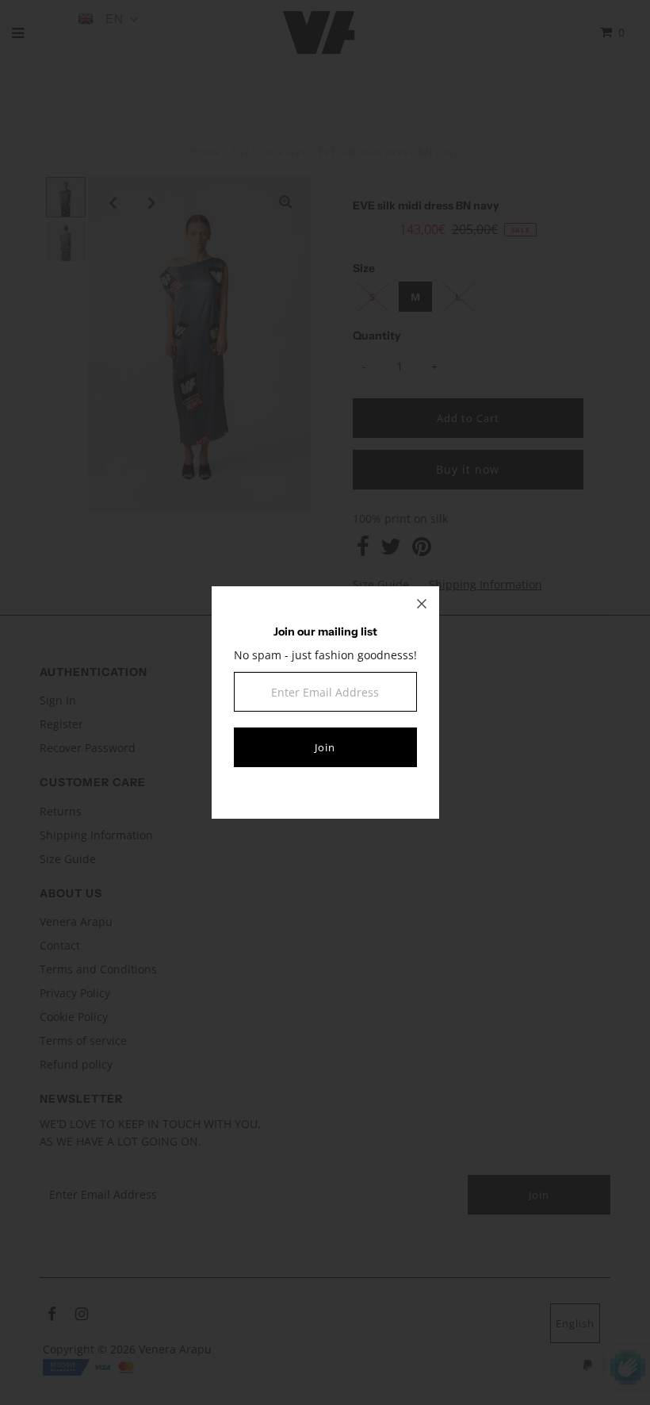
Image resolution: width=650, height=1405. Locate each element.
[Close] (421, 603)
